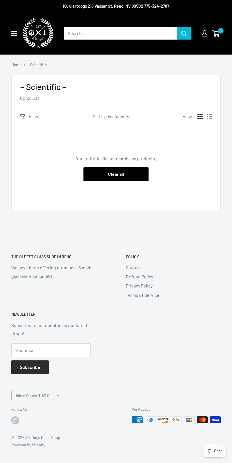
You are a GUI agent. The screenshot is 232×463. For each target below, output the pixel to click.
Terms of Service (142, 295)
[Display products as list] (209, 116)
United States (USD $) (32, 395)
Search (133, 267)
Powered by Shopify (28, 444)
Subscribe (30, 367)
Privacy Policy (139, 285)
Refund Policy (139, 276)
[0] (216, 33)
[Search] (184, 33)
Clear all (116, 174)
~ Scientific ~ (38, 64)
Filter (33, 116)
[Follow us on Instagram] (15, 420)
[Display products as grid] (200, 116)
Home (16, 64)
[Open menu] (14, 33)
